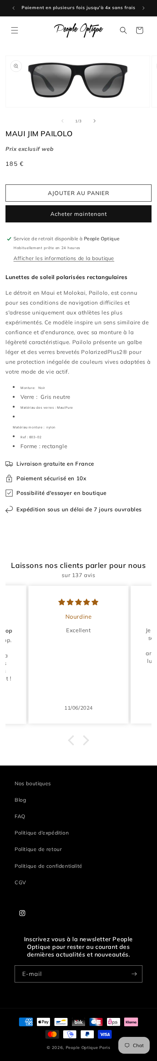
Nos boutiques (33, 783)
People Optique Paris (88, 1047)
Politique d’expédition (42, 832)
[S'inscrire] (134, 973)
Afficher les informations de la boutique (64, 258)
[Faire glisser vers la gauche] (62, 121)
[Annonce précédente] (13, 8)
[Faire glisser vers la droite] (95, 121)
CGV (20, 882)
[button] (15, 30)
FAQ (20, 816)
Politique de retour (38, 849)
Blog (20, 800)
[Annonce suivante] (143, 8)
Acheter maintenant (78, 213)
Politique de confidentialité (49, 866)
